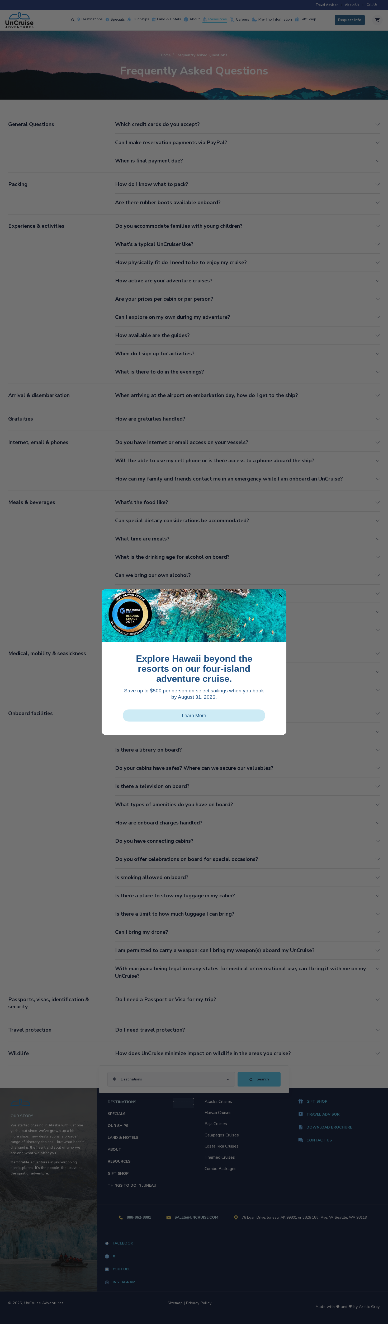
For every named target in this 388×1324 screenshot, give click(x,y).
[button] (280, 595)
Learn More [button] (194, 715)
